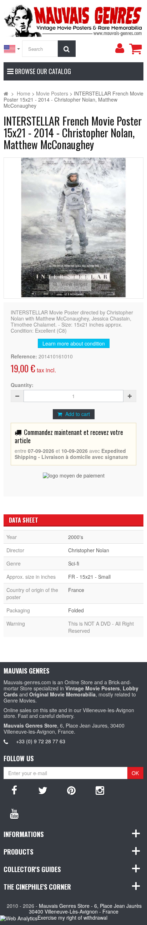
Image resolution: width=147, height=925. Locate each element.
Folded (76, 610)
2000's (75, 536)
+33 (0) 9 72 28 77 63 (40, 741)
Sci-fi (73, 563)
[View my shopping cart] (135, 48)
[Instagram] (100, 790)
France (76, 589)
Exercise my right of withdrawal (72, 917)
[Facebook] (14, 790)
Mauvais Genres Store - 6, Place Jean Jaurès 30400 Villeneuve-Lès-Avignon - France (85, 908)
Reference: (24, 356)
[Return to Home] (6, 93)
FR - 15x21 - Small (89, 576)
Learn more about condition (73, 343)
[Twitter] (43, 790)
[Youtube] (14, 813)
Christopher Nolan (88, 550)
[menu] (119, 48)
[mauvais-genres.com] (73, 19)
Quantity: (22, 385)
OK (135, 773)
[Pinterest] (71, 790)
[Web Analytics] (18, 918)
